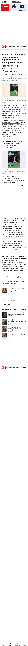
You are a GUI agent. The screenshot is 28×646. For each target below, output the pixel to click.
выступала (11, 264)
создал (4, 268)
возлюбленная (6, 122)
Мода (9, 338)
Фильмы (10, 317)
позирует (4, 251)
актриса (23, 109)
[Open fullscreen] (23, 154)
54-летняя (5, 105)
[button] (14, 47)
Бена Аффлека (15, 122)
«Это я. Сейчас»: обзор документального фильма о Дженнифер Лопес (15, 328)
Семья (9, 324)
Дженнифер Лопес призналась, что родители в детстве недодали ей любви (17, 321)
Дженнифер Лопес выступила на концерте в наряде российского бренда (16, 290)
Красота (4, 51)
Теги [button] (8, 300)
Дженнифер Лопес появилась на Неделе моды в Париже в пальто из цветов (16, 335)
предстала (5, 247)
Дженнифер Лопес (14, 105)
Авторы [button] (3, 300)
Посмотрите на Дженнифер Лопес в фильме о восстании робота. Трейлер (17, 314)
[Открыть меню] (25, 2)
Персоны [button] (12, 300)
